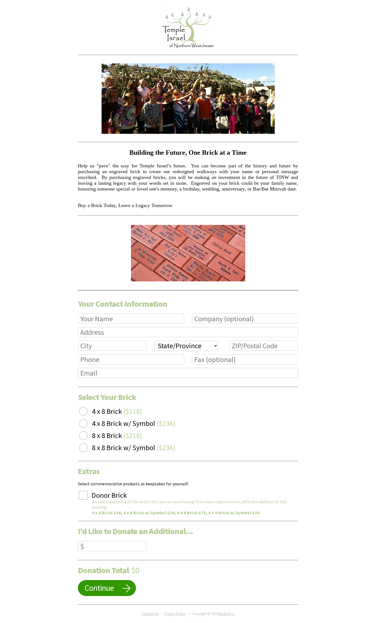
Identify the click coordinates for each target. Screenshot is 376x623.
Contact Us (150, 613)
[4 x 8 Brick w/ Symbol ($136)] (88, 424)
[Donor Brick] (87, 496)
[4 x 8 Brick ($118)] (88, 412)
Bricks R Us (227, 613)
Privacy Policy (175, 613)
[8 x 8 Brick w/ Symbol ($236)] (88, 448)
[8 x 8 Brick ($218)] (88, 436)
